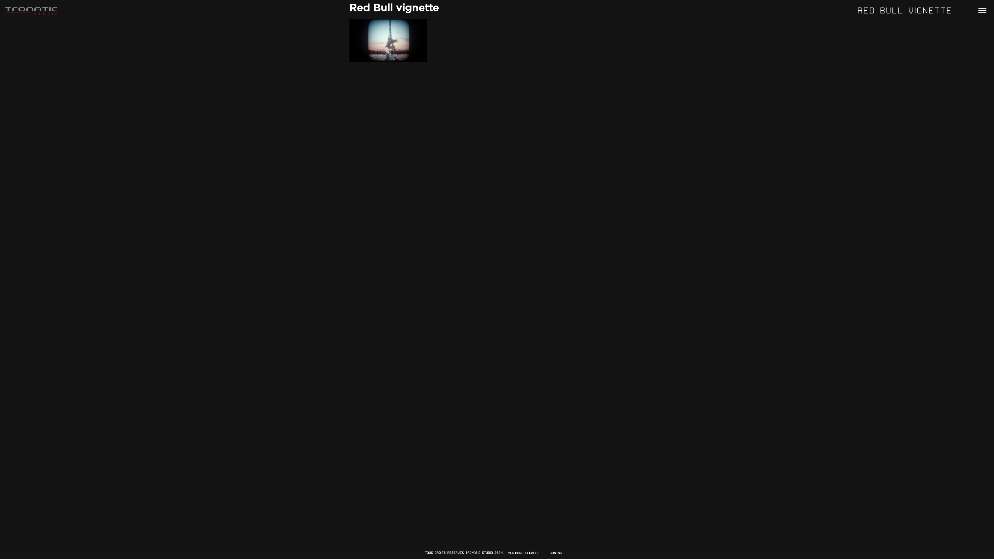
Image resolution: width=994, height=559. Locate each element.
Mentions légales (523, 553)
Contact (557, 553)
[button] (982, 11)
